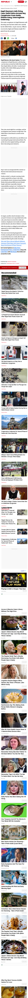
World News (3, 295)
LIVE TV (21, 1)
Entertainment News (5, 35)
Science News (4, 412)
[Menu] (26, 2)
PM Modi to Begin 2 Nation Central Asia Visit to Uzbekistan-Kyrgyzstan (14, 502)
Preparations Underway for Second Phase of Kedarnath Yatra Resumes (14, 432)
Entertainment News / (9, 5)
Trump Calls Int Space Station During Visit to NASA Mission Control (14, 409)
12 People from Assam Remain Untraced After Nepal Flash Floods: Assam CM (13, 315)
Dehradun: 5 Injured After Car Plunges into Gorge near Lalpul (13, 386)
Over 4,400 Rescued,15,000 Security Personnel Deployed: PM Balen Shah (11, 479)
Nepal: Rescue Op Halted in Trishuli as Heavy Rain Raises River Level (12, 292)
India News (3, 435)
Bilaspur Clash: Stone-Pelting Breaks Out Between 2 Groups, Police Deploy (13, 456)
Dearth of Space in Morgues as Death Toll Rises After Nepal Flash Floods (13, 339)
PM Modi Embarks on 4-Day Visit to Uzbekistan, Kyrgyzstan (11, 362)
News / (2, 5)
